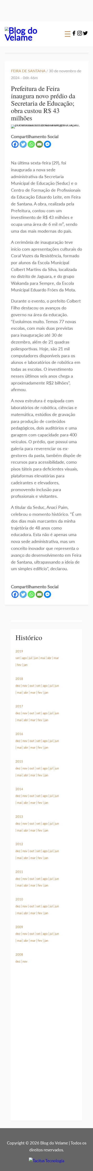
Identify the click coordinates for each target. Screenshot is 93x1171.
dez (18, 685)
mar (56, 658)
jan (25, 665)
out (32, 685)
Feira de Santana (28, 70)
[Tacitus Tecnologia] (46, 1160)
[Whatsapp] (31, 144)
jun (36, 658)
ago (24, 658)
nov (24, 685)
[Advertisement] (46, 1048)
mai (42, 658)
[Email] (39, 144)
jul (30, 658)
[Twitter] (85, 34)
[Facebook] (74, 34)
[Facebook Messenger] (47, 144)
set (18, 658)
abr (49, 658)
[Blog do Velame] (29, 37)
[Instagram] (80, 34)
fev (19, 665)
